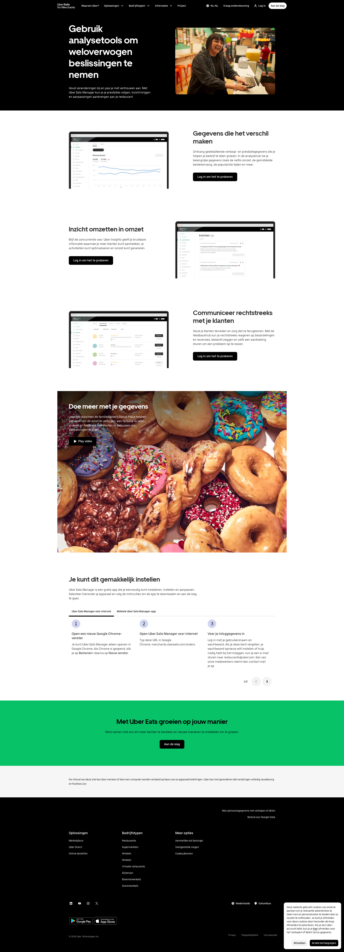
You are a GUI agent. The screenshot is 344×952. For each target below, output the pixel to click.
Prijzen (182, 5)
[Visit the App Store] (105, 921)
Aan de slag (278, 5)
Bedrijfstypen (137, 5)
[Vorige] (256, 681)
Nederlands (243, 903)
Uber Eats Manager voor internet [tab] (91, 611)
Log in (262, 5)
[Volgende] (267, 681)
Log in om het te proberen (215, 176)
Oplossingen (111, 5)
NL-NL (214, 5)
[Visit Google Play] (81, 921)
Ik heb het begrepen (324, 943)
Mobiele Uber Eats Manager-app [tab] (136, 611)
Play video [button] (85, 441)
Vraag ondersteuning (236, 5)
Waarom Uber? (90, 5)
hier (315, 928)
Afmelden (299, 943)
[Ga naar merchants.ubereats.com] (66, 5)
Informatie (161, 5)
